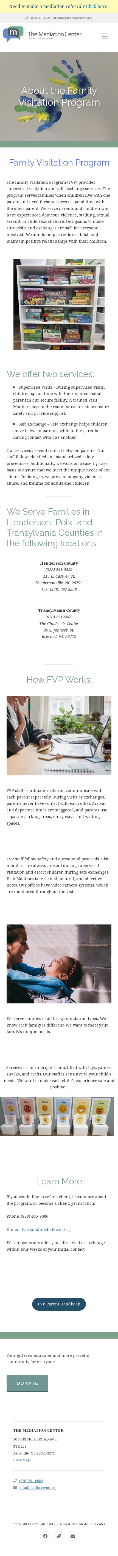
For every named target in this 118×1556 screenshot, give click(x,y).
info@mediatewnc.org (75, 18)
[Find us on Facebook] (45, 1536)
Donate (27, 1383)
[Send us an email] (73, 1536)
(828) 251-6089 (40, 18)
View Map (21, 1460)
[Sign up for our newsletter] (59, 1536)
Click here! (97, 6)
